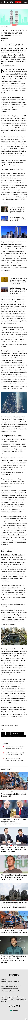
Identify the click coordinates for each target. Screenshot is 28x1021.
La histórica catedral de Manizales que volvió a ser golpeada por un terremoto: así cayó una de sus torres (14, 905)
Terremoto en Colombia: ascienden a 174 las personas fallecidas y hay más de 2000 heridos (13, 794)
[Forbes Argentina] (8, 2)
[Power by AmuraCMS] (14, 1010)
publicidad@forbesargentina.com (12, 981)
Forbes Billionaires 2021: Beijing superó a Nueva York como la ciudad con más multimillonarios (18, 291)
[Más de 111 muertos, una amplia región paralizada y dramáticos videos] (14, 920)
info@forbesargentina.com (10, 984)
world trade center (19, 736)
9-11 (8, 733)
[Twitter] (9, 44)
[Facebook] (12, 44)
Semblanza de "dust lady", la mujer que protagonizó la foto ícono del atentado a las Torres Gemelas (18, 281)
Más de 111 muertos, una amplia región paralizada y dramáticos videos (14, 931)
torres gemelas (6, 736)
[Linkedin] (22, 44)
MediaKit (3, 996)
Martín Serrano (5, 40)
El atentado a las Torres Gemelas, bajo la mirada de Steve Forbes (18, 219)
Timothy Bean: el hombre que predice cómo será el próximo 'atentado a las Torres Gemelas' (17, 210)
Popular (5, 743)
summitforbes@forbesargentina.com (12, 986)
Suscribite (18, 2)
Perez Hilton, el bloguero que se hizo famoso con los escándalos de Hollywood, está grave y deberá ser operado (13, 959)
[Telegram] (19, 44)
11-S (3, 733)
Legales (3, 999)
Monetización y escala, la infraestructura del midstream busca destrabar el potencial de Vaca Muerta (15, 759)
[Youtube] (17, 1006)
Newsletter (9, 996)
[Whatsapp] (6, 44)
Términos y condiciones (17, 997)
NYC (22, 733)
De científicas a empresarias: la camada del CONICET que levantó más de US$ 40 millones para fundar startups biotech (15, 753)
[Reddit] (16, 44)
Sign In (25, 2)
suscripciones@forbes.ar (12, 988)
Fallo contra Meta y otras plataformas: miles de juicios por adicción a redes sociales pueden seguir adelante (14, 877)
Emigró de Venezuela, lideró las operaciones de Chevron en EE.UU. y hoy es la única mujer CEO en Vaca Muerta (15, 747)
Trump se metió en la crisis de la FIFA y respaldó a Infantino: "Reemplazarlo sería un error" (14, 822)
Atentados (15, 733)
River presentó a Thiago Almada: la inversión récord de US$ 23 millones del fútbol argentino (13, 849)
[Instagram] (14, 1006)
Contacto (15, 996)
